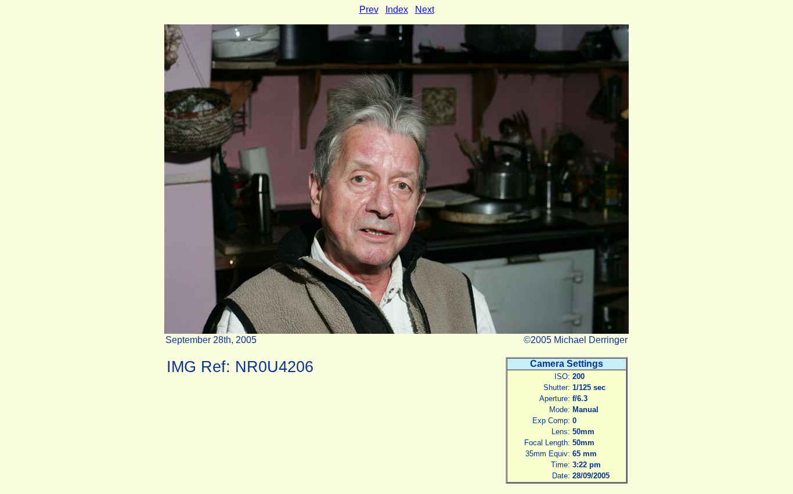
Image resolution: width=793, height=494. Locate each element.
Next (424, 10)
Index (396, 10)
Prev (369, 10)
